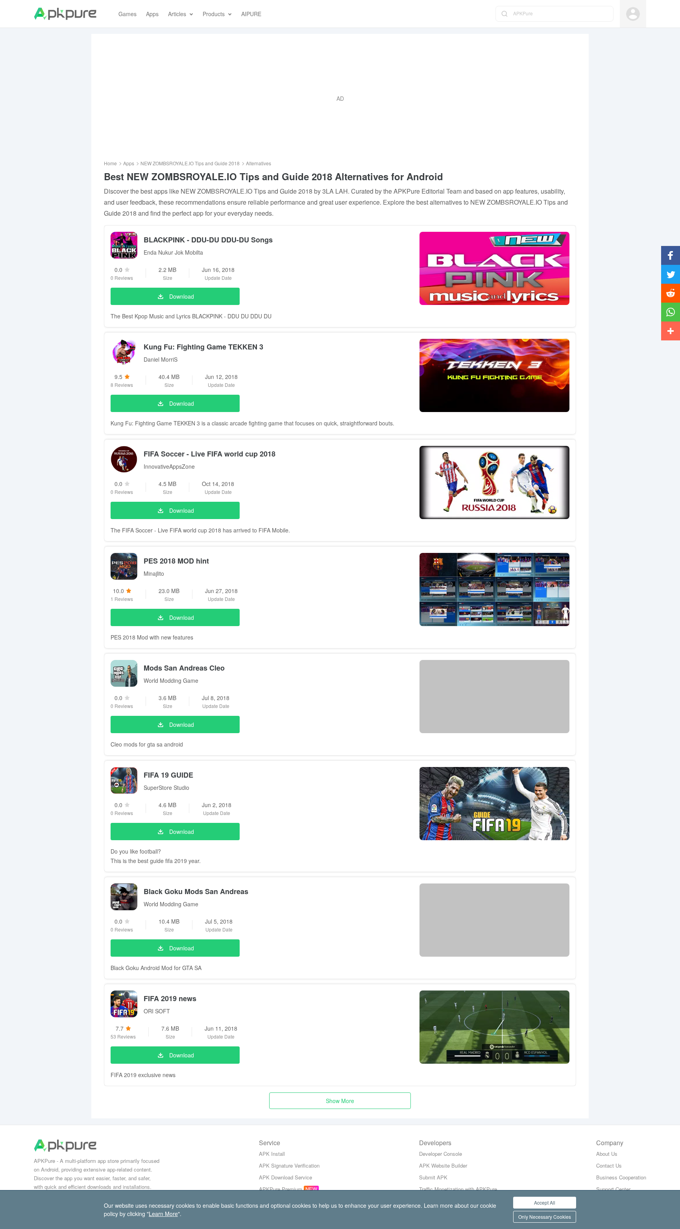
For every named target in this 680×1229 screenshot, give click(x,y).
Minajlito (154, 573)
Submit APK (433, 1177)
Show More (340, 1101)
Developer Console (440, 1153)
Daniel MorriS (160, 359)
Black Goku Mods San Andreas (196, 891)
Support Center (613, 1189)
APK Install (272, 1153)
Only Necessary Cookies (544, 1216)
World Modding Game (171, 680)
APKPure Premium (280, 1189)
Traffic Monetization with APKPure (458, 1189)
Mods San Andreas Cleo (184, 668)
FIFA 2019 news (170, 998)
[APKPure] (65, 13)
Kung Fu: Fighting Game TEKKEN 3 (203, 347)
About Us (606, 1153)
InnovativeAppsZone (169, 466)
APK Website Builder (443, 1165)
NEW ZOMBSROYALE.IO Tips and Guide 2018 (190, 163)
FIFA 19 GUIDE (168, 775)
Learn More (163, 1214)
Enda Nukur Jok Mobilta (173, 252)
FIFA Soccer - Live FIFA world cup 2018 (209, 454)
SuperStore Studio (166, 787)
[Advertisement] (340, 98)
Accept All (544, 1202)
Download (181, 296)
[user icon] (633, 14)
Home (110, 163)
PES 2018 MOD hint (176, 561)
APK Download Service (285, 1177)
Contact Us (609, 1165)
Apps (128, 163)
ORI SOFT (157, 1011)
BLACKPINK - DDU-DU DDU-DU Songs (208, 240)
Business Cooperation (621, 1177)
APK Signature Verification (289, 1165)
